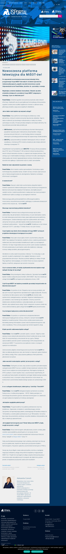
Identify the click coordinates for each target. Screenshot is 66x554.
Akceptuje (26, 551)
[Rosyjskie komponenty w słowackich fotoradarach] (54, 61)
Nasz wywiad (12, 64)
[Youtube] (59, 4)
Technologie (18, 64)
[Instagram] (39, 511)
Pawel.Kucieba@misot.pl (52, 537)
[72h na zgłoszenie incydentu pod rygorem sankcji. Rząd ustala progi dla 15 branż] (54, 69)
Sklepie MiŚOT (17, 437)
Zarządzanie (33, 64)
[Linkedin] (57, 4)
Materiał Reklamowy (57, 124)
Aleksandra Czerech (24, 478)
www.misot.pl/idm (7, 434)
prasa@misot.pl (49, 524)
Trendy (28, 64)
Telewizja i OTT (6, 64)
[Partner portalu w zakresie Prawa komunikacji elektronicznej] (57, 11)
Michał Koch (55, 110)
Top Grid (23, 64)
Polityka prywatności (37, 551)
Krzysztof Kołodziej (57, 133)
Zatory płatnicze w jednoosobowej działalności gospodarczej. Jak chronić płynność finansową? (62, 82)
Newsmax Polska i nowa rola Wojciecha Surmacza (59, 130)
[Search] (60, 16)
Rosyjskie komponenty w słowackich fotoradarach (62, 61)
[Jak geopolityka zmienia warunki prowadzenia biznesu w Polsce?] (54, 52)
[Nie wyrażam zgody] (64, 550)
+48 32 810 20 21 (49, 526)
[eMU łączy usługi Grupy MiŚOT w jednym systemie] (54, 93)
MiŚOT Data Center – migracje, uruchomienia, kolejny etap (58, 150)
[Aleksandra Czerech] (8, 488)
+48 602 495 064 (49, 538)
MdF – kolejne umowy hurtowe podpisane (58, 140)
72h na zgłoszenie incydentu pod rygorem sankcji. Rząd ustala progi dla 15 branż (62, 71)
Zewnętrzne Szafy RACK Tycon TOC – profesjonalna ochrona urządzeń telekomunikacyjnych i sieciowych (59, 119)
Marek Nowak (56, 143)
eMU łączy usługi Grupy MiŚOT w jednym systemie (62, 92)
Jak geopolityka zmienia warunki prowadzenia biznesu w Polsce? (62, 52)
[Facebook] (55, 4)
